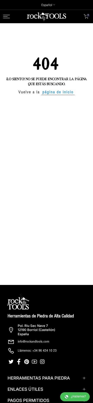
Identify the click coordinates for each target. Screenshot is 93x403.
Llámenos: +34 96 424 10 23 (37, 350)
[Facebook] (19, 361)
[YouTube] (35, 361)
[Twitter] (11, 361)
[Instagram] (42, 361)
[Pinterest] (27, 361)
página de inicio (58, 92)
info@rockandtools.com (33, 341)
